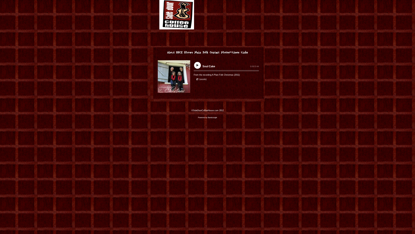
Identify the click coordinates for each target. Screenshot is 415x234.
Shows (188, 52)
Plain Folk (201, 52)
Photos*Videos (230, 52)
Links (244, 52)
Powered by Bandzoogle (207, 117)
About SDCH (175, 52)
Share (203, 79)
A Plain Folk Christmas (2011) (226, 75)
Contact (214, 52)
